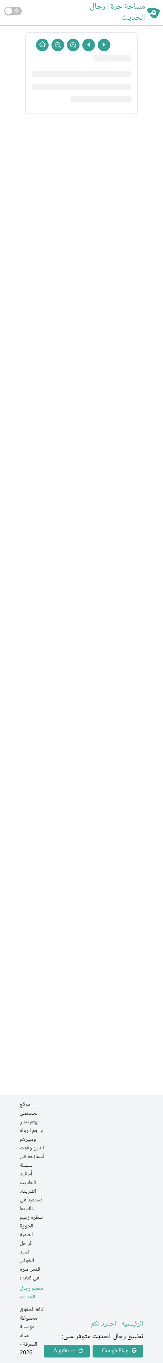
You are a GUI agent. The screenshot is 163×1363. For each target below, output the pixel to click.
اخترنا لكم (103, 1324)
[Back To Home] (42, 45)
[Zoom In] (73, 45)
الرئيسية (132, 1324)
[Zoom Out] (57, 45)
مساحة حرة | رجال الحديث (117, 13)
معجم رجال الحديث (31, 1293)
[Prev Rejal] (104, 45)
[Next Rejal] (88, 45)
